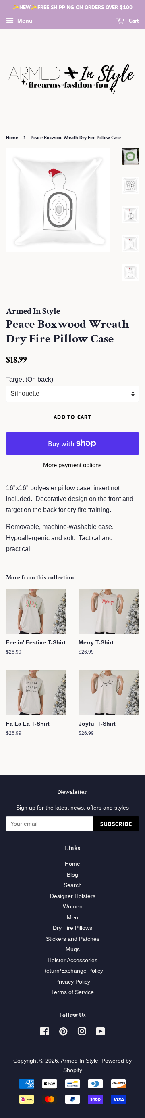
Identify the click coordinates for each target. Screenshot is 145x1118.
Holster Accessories (72, 960)
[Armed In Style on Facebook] (44, 1033)
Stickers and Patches (72, 939)
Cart (133, 20)
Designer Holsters (72, 896)
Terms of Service (72, 992)
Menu (24, 20)
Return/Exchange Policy (72, 971)
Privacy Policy (72, 982)
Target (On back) (29, 379)
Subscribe (116, 824)
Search (73, 885)
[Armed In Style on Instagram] (81, 1033)
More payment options (72, 464)
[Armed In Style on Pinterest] (63, 1033)
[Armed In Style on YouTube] (100, 1033)
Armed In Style (79, 1061)
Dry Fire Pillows (72, 928)
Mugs (73, 949)
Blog (72, 875)
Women (73, 907)
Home (12, 137)
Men (72, 918)
